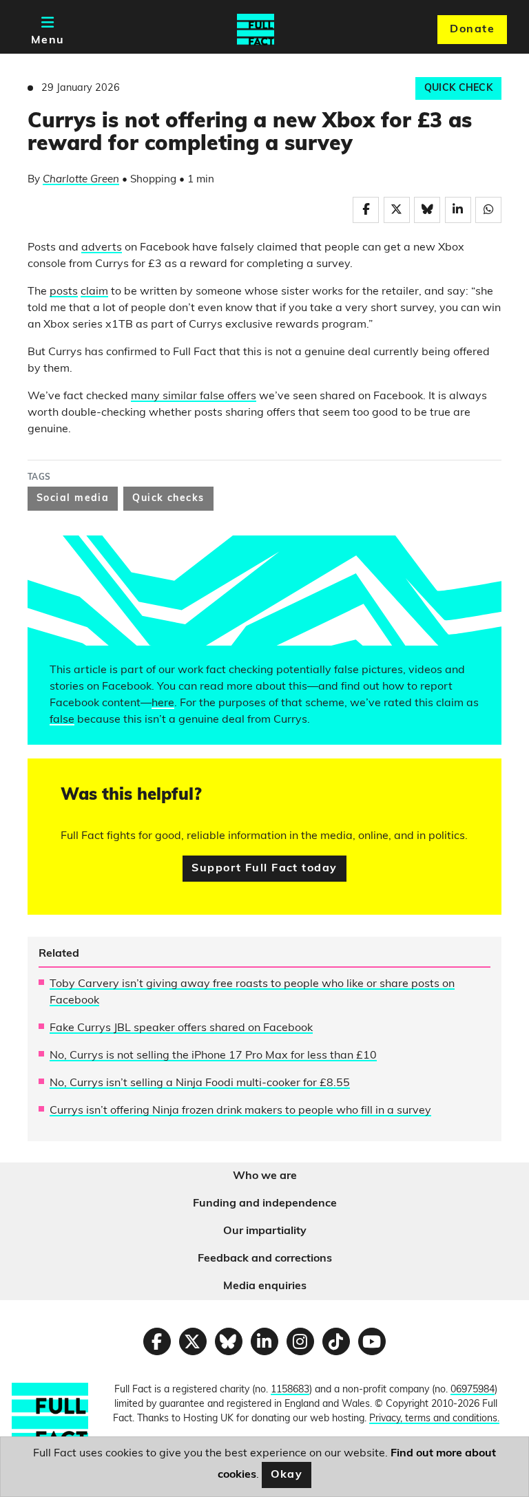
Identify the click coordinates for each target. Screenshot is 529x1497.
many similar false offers (193, 396)
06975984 (472, 1390)
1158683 (290, 1390)
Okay (287, 1474)
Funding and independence (265, 1203)
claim (94, 291)
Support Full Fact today (264, 868)
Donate (472, 29)
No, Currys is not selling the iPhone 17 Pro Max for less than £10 (213, 1055)
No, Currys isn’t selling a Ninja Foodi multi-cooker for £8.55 (200, 1083)
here (163, 703)
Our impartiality (265, 1231)
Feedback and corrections (265, 1258)
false (62, 719)
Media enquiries (265, 1286)
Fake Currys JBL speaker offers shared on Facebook (181, 1028)
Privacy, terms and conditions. (434, 1419)
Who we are (265, 1176)
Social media (73, 498)
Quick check (458, 88)
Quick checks (168, 498)
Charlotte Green (81, 180)
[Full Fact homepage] (255, 29)
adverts (101, 247)
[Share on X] (397, 210)
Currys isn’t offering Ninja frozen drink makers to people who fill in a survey (240, 1110)
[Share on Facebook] (366, 210)
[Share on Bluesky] (427, 210)
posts (64, 291)
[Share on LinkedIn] (458, 210)
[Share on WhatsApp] (488, 210)
